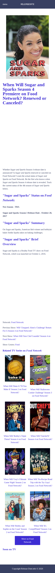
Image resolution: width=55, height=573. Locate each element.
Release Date (26, 569)
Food (17, 344)
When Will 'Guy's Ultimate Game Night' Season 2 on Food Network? (15, 482)
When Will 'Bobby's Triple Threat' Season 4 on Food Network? (15, 439)
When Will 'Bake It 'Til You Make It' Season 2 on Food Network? (15, 389)
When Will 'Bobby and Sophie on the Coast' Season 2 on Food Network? (15, 529)
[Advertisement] (27, 135)
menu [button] (5, 4)
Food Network (17, 322)
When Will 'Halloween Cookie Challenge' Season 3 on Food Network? (40, 392)
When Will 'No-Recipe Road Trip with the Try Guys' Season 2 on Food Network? (40, 482)
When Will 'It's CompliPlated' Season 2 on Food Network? (40, 529)
